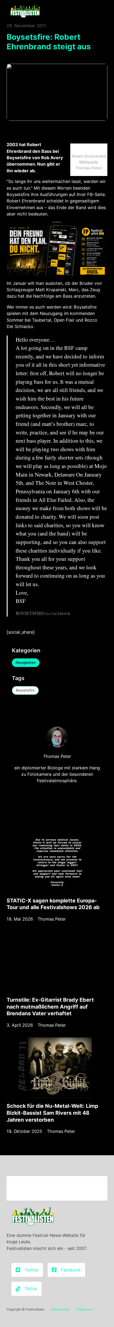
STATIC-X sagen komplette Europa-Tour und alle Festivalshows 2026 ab (53, 904)
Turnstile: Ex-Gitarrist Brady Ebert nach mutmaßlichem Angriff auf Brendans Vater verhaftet (50, 1007)
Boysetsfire (25, 690)
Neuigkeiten (26, 662)
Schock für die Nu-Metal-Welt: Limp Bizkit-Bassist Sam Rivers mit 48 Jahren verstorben (52, 1113)
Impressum (85, 1309)
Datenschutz (60, 1309)
